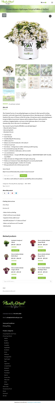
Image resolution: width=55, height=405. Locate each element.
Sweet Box (7, 377)
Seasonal (5, 393)
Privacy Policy (7, 326)
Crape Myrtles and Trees (9, 334)
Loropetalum (7, 366)
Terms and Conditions (8, 323)
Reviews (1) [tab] (6, 208)
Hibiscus (6, 354)
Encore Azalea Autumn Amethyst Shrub (44, 269)
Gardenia (6, 350)
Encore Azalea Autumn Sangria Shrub (17, 269)
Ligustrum (7, 364)
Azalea (6, 341)
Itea (5, 361)
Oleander (6, 370)
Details (13, 264)
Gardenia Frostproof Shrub (16, 241)
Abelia (6, 338)
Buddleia (6, 343)
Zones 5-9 (7, 186)
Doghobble (7, 348)
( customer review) (14, 104)
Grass (5, 352)
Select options (15, 250)
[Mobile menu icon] (52, 2)
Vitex (5, 382)
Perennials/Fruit (7, 389)
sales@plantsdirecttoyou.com (14, 317)
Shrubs (5, 396)
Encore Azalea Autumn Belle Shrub (17, 255)
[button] (50, 16)
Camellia (6, 345)
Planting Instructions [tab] (9, 201)
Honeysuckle (7, 357)
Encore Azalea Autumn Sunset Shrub (44, 241)
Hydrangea (20, 184)
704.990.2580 (17, 314)
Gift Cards (5, 387)
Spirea (6, 375)
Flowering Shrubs (13, 184)
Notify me (23, 176)
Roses (4, 391)
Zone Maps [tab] (6, 205)
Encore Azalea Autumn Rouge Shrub (44, 255)
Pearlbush (7, 373)
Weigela (6, 384)
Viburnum (6, 380)
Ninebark (6, 368)
